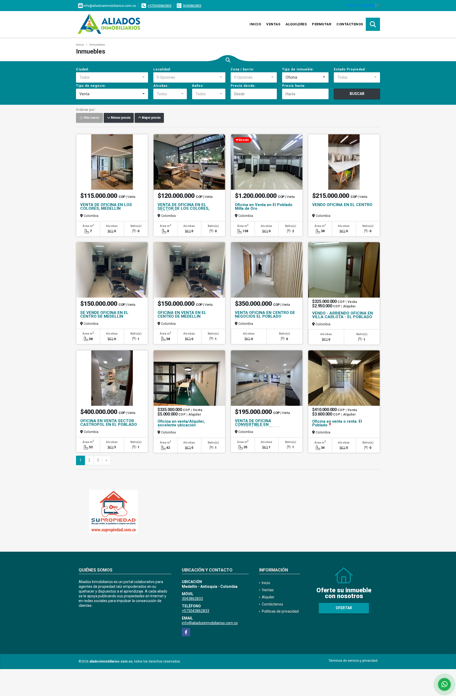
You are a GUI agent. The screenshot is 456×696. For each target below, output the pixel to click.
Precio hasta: (293, 86)
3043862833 (192, 6)
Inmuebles (97, 44)
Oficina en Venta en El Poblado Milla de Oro (263, 206)
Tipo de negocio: (91, 86)
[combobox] (112, 77)
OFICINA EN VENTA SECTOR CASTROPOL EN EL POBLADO (108, 422)
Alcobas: (161, 86)
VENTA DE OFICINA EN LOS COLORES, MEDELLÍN (106, 206)
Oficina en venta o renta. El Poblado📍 (337, 423)
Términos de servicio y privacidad (353, 660)
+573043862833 (160, 6)
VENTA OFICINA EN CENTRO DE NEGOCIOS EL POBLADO (265, 314)
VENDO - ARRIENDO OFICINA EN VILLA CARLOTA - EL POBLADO (342, 315)
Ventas (273, 24)
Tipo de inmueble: (298, 69)
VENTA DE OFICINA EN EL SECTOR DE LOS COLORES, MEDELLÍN (184, 208)
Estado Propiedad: (350, 69)
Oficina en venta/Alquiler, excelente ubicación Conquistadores (181, 425)
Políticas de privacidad (280, 611)
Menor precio (120, 118)
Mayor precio (150, 118)
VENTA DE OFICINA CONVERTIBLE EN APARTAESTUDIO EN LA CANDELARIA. (258, 426)
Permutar (321, 24)
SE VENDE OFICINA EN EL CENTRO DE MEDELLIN (104, 314)
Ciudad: (82, 69)
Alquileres (296, 24)
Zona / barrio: (242, 69)
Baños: (198, 86)
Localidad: (162, 69)
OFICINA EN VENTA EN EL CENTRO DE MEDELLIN (182, 314)
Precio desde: (243, 86)
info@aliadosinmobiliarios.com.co (210, 623)
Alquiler (268, 597)
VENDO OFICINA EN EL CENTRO (342, 204)
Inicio (255, 24)
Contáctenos (349, 24)
